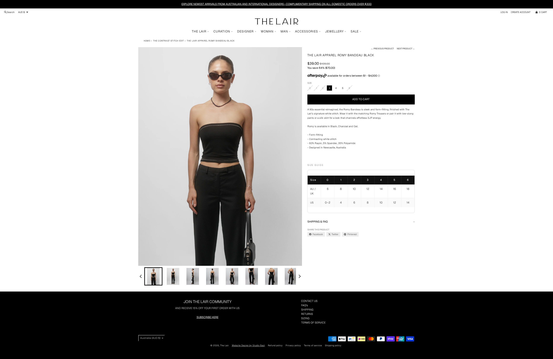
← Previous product (382, 48)
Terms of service (313, 345)
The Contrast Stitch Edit (168, 40)
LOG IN (504, 12)
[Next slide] (299, 276)
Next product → (406, 48)
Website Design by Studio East (248, 345)
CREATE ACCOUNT (521, 12)
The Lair (224, 345)
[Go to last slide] (141, 276)
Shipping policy (333, 345)
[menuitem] (153, 276)
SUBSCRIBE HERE (207, 317)
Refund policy (275, 345)
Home (147, 40)
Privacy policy (293, 345)
